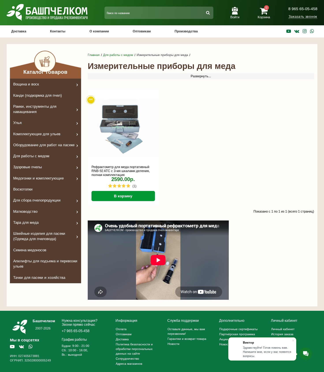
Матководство (25, 211)
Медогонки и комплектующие (38, 178)
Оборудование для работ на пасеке (43, 145)
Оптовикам (142, 31)
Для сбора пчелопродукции (37, 200)
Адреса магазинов (129, 363)
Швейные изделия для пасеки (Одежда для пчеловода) (39, 236)
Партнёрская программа (237, 334)
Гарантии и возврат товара (187, 339)
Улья (17, 123)
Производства (186, 31)
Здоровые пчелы (27, 167)
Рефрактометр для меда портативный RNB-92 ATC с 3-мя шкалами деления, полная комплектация (120, 170)
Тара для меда (26, 222)
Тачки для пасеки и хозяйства (39, 278)
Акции (223, 339)
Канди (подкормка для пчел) (37, 95)
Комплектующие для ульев (36, 134)
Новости (173, 344)
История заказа (282, 334)
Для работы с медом (31, 156)
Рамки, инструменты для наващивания (34, 109)
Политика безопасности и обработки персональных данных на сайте (134, 348)
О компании (99, 31)
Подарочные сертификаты (238, 329)
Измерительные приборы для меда (162, 55)
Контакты (57, 31)
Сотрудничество (127, 358)
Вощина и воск (26, 84)
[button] (234, 11)
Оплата (121, 329)
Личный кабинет (282, 329)
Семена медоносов (29, 250)
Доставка (18, 31)
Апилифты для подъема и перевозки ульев (45, 263)
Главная (94, 55)
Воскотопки (23, 189)
